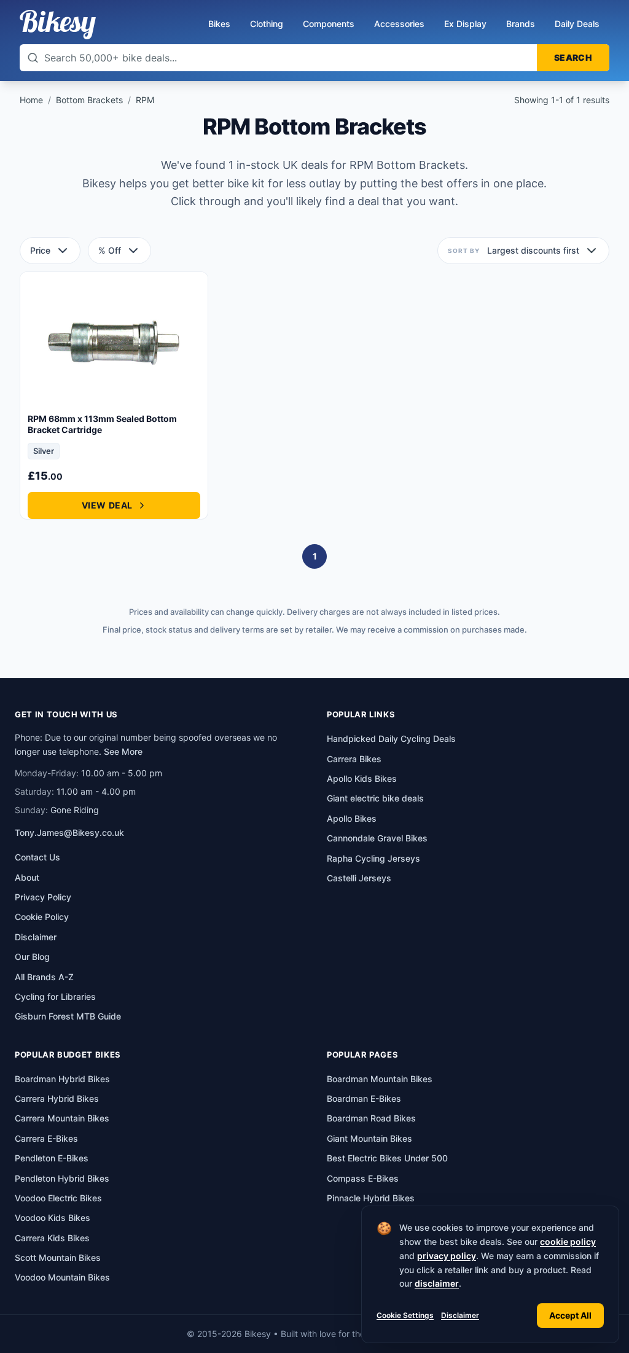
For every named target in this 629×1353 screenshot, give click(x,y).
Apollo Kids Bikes (362, 778)
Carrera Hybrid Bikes (57, 1098)
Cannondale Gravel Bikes (377, 838)
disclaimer (437, 1283)
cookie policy (568, 1241)
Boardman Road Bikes (371, 1118)
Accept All (570, 1315)
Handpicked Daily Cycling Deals (391, 738)
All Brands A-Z (44, 977)
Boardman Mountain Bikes (379, 1079)
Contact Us (37, 857)
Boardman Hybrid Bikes (62, 1079)
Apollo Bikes (352, 818)
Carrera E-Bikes (46, 1138)
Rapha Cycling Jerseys (373, 858)
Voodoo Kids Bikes (52, 1217)
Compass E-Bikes (363, 1178)
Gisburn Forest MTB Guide (68, 1016)
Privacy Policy (43, 897)
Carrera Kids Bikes (52, 1238)
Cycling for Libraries (55, 996)
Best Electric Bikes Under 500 (387, 1158)
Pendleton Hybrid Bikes (62, 1178)
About (27, 877)
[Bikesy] (58, 24)
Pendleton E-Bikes (51, 1158)
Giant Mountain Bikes (369, 1138)
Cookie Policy (42, 916)
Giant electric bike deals (375, 798)
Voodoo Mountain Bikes (62, 1277)
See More (123, 751)
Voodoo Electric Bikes (58, 1198)
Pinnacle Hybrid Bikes (371, 1198)
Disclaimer (460, 1315)
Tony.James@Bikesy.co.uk (69, 832)
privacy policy (446, 1255)
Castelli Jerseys (359, 878)
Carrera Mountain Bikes (62, 1118)
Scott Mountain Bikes (58, 1257)
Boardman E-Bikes (364, 1098)
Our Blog (32, 956)
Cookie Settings (405, 1315)
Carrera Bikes (354, 759)
